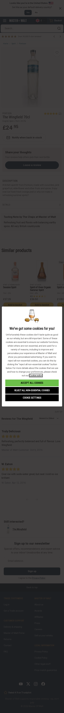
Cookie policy (36, 375)
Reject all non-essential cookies (32, 390)
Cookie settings (32, 397)
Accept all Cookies (32, 382)
